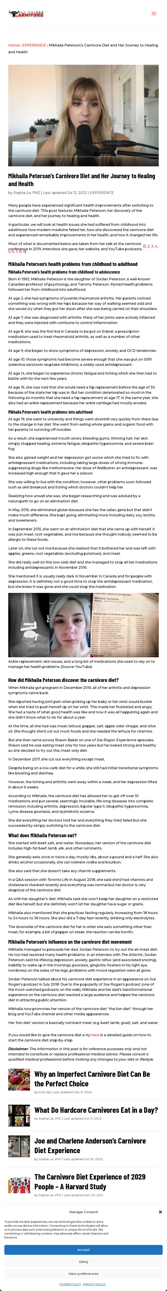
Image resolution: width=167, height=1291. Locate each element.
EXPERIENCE (34, 45)
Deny (83, 1262)
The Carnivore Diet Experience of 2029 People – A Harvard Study (89, 1181)
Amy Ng (44, 1092)
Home (13, 45)
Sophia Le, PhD (26, 193)
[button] (160, 1212)
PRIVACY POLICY (94, 1284)
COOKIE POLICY (70, 1284)
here (95, 1035)
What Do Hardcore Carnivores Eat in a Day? (96, 1109)
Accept (83, 1250)
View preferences (83, 1274)
